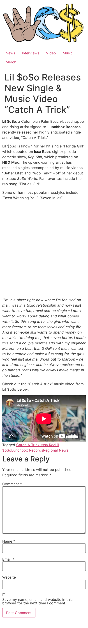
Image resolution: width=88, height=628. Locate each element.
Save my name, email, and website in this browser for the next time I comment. (37, 601)
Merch (11, 62)
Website (9, 577)
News (10, 53)
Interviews (30, 53)
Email (8, 559)
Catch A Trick (27, 445)
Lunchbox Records (27, 450)
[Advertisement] (44, 249)
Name (8, 541)
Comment (12, 484)
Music (68, 53)
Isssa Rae (47, 445)
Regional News (55, 450)
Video (51, 53)
